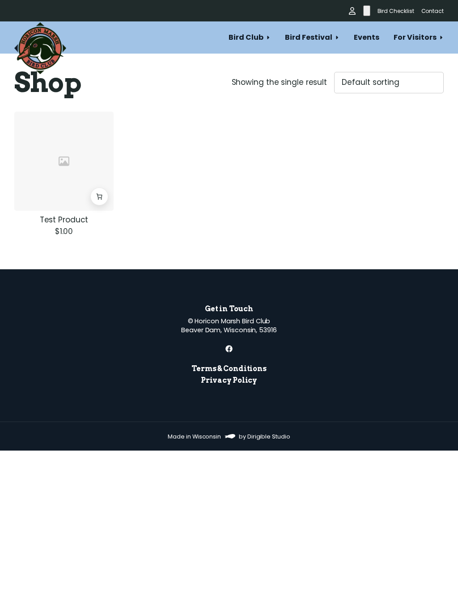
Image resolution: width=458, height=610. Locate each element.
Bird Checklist (395, 11)
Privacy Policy (229, 380)
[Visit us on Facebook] (229, 348)
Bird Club (246, 37)
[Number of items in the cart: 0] (366, 10)
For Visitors (415, 37)
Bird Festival (308, 37)
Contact (432, 11)
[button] (99, 196)
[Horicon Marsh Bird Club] (40, 37)
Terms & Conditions (228, 368)
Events (366, 37)
